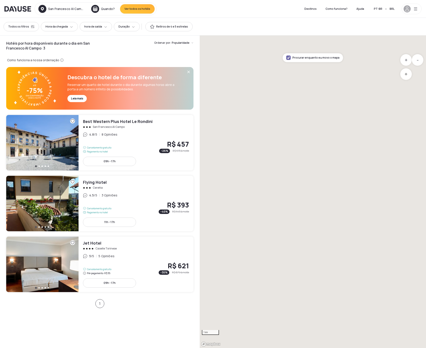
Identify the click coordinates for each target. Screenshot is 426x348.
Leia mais (77, 98)
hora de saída (93, 26)
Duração (124, 26)
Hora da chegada (56, 26)
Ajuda (360, 9)
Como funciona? (336, 9)
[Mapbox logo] (211, 344)
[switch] (169, 26)
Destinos (310, 9)
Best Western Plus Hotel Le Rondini (99, 142)
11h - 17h (109, 222)
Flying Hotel (99, 203)
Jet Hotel (99, 264)
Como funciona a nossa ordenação (33, 60)
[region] (313, 192)
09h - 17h (110, 161)
